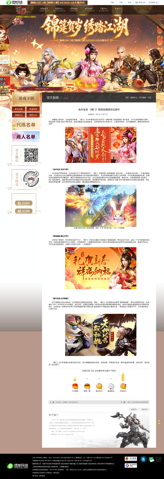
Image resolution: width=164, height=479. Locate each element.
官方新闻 (142, 97)
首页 (127, 97)
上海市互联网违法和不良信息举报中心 (94, 470)
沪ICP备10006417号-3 (67, 458)
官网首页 (44, 10)
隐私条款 (42, 476)
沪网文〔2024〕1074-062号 (51, 458)
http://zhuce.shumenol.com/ (66, 434)
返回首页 (144, 409)
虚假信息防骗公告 (42, 89)
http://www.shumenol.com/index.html (74, 431)
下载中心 (104, 10)
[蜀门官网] (21, 10)
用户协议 (35, 476)
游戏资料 (74, 10)
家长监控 (56, 473)
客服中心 (118, 11)
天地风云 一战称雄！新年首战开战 (67, 402)
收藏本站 (134, 409)
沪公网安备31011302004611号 (103, 458)
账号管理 (89, 10)
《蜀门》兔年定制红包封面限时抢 (137, 402)
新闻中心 (59, 10)
